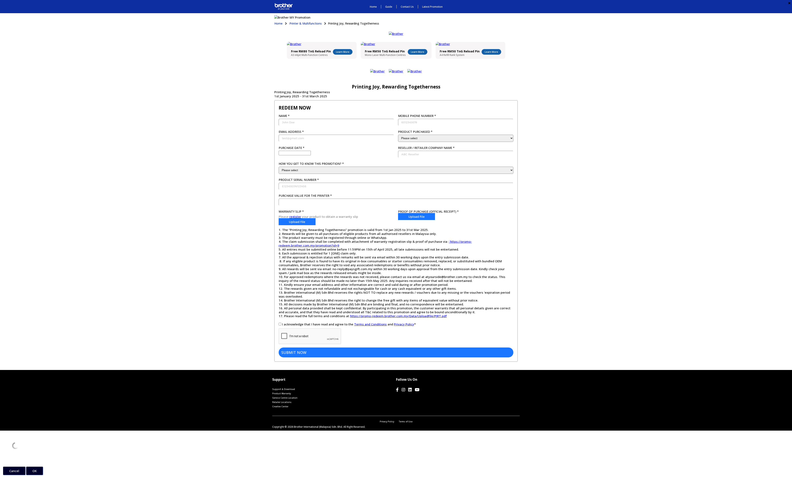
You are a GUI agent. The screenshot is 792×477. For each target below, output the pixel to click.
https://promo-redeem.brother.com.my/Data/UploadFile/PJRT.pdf (398, 316)
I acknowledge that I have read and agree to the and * (349, 324)
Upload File (297, 222)
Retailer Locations (281, 402)
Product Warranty (281, 393)
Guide (388, 6)
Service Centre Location (284, 397)
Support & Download (283, 389)
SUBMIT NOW (293, 352)
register (295, 216)
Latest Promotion (432, 6)
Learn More (342, 52)
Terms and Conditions (370, 324)
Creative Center (280, 406)
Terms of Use (405, 421)
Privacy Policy (404, 324)
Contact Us (407, 6)
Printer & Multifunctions (305, 23)
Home (373, 6)
